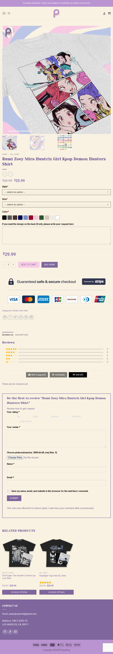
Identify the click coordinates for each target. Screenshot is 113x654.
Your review (13, 427)
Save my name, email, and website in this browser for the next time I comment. (49, 491)
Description (21, 335)
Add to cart (28, 264)
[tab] (7, 335)
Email (10, 477)
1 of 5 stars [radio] (11, 416)
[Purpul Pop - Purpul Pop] (56, 13)
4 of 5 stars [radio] (66, 416)
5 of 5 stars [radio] (14, 421)
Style (5, 186)
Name (10, 464)
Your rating (13, 412)
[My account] (104, 13)
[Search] (9, 13)
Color (5, 212)
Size (5, 199)
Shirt (4, 154)
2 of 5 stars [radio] (27, 416)
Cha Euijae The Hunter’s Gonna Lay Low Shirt (18, 577)
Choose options (19, 592)
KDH (21, 311)
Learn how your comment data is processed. (71, 508)
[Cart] (109, 13)
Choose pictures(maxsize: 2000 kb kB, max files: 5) (32, 452)
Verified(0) (60, 374)
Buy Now (49, 264)
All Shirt (14, 154)
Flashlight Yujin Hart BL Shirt (52, 576)
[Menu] (4, 13)
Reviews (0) (7, 335)
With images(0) (38, 374)
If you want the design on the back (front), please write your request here (38, 224)
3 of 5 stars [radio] (45, 416)
